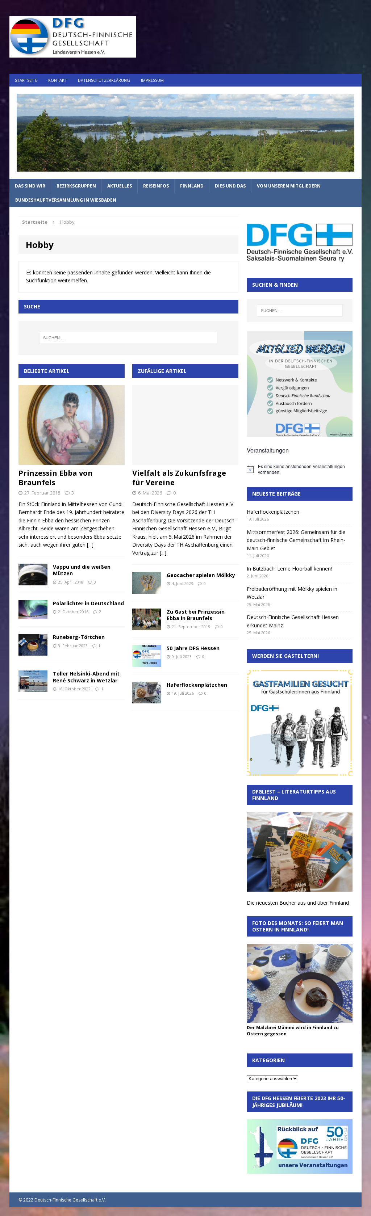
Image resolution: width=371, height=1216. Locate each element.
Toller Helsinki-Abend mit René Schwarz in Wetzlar (86, 676)
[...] (90, 544)
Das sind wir (30, 186)
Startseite (26, 80)
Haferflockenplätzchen (197, 684)
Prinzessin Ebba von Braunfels (55, 477)
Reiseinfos (156, 186)
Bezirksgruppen (76, 186)
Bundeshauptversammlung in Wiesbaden (65, 200)
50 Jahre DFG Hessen (193, 648)
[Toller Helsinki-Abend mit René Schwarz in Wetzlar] (32, 688)
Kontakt (57, 80)
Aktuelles (119, 186)
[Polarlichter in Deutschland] (32, 614)
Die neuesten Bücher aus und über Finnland (298, 902)
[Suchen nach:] (128, 338)
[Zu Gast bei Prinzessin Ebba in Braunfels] (146, 625)
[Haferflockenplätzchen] (146, 698)
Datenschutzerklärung (104, 80)
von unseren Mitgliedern (289, 186)
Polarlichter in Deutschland (88, 603)
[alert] (300, 469)
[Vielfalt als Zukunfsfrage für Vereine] (185, 460)
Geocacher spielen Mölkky (201, 575)
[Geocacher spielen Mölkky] (146, 589)
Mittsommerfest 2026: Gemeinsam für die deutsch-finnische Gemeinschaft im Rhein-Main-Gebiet (296, 540)
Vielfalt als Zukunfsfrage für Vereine (179, 477)
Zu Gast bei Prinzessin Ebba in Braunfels (196, 615)
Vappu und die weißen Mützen (82, 570)
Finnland (192, 186)
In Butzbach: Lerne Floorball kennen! (289, 568)
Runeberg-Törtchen (79, 637)
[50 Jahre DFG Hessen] (146, 662)
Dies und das (230, 186)
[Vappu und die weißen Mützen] (32, 581)
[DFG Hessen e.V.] (185, 133)
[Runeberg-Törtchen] (32, 651)
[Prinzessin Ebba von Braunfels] (71, 460)
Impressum (152, 80)
